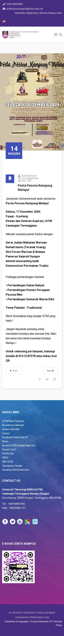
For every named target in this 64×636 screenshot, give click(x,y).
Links (59, 13)
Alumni (43, 13)
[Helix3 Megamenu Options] (55, 35)
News (5, 441)
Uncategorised (30, 178)
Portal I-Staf (9, 449)
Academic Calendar (13, 425)
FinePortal (8, 453)
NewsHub (20, 13)
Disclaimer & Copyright (17, 621)
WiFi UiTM (7, 461)
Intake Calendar (11, 429)
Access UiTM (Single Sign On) (18, 445)
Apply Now (32, 13)
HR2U (5, 457)
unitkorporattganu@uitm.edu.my (24, 8)
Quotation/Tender (12, 465)
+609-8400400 (14, 4)
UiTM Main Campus (13, 421)
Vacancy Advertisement (15, 469)
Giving (51, 13)
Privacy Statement (39, 621)
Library (6, 433)
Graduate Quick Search (15, 437)
